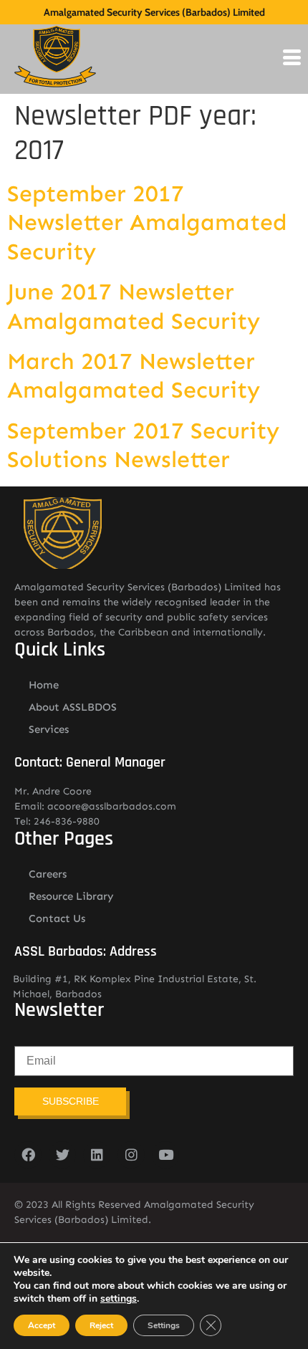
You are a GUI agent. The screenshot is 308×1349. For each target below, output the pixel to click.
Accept (41, 1325)
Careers (48, 874)
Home (44, 684)
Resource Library (71, 896)
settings (118, 1298)
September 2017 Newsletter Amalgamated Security (147, 222)
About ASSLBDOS (73, 707)
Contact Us (57, 918)
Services (49, 729)
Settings (164, 1325)
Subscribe (70, 1101)
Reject (101, 1325)
